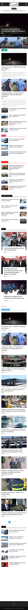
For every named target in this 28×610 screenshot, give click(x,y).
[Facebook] (14, 604)
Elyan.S (2, 98)
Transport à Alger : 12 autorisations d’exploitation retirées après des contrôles (12, 94)
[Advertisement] (14, 583)
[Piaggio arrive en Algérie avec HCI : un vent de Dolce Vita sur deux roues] (14, 289)
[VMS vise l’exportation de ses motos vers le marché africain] (14, 241)
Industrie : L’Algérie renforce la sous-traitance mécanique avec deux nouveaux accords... (12, 472)
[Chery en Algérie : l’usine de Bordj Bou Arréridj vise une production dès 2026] (4, 110)
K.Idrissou (11, 189)
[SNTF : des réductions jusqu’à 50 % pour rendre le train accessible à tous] (4, 140)
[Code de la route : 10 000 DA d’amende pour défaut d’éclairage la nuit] (14, 25)
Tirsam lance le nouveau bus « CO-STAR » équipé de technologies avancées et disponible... (16, 167)
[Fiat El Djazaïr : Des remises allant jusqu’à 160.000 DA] (4, 551)
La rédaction (3, 35)
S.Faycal (5, 300)
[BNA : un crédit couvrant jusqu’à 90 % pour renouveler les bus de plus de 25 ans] (4, 116)
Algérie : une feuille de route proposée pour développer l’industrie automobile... (17, 123)
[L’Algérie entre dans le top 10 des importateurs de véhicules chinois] (14, 442)
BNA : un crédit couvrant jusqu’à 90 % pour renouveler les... (13, 390)
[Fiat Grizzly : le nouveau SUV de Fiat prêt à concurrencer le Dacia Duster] (4, 175)
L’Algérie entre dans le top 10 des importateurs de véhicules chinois (12, 451)
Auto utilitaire (16, 608)
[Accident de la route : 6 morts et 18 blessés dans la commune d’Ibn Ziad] (14, 484)
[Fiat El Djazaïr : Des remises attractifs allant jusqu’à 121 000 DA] (4, 558)
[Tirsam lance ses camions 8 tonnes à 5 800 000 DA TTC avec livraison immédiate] (4, 187)
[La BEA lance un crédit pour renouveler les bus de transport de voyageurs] (4, 130)
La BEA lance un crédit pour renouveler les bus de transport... (13, 430)
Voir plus (13, 192)
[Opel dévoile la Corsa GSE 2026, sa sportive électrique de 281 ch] (4, 181)
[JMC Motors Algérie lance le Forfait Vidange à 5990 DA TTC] (4, 564)
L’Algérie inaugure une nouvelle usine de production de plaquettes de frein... (13, 513)
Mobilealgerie (22, 608)
